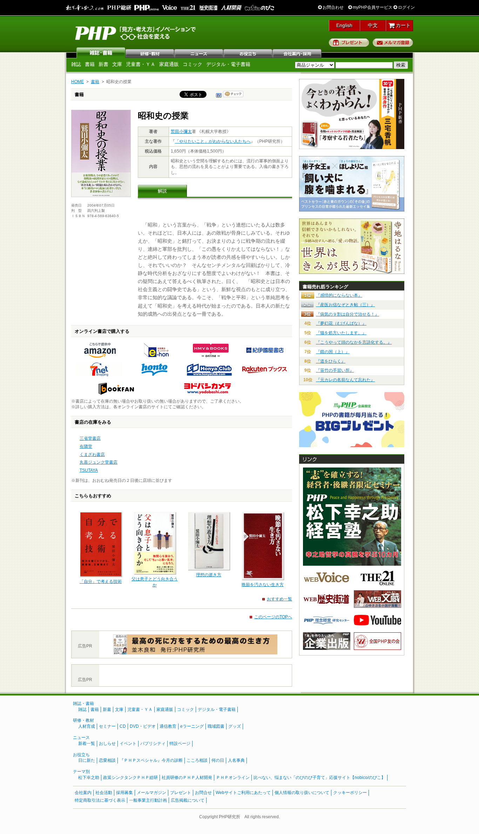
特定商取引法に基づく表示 (100, 800)
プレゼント (349, 42)
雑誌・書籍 (83, 703)
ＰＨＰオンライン (233, 777)
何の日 (217, 760)
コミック (192, 64)
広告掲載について (187, 800)
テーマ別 (81, 771)
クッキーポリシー (350, 792)
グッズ (234, 726)
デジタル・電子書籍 (228, 64)
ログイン (406, 7)
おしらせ (107, 743)
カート (402, 25)
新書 (103, 64)
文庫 (117, 64)
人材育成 (86, 726)
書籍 (90, 64)
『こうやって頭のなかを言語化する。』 (354, 342)
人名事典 (236, 760)
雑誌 (101, 52)
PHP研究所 (136, 32)
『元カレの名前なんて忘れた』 (345, 379)
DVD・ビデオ (143, 726)
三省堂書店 (90, 438)
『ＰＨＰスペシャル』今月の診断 (151, 760)
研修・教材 (150, 52)
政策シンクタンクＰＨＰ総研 (130, 777)
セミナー (107, 726)
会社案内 (297, 52)
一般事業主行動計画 (148, 800)
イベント (128, 743)
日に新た (86, 760)
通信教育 (168, 726)
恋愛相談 (107, 760)
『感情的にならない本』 (339, 295)
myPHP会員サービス (372, 7)
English (344, 25)
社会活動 (103, 792)
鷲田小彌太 (181, 131)
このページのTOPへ (273, 616)
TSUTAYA (89, 470)
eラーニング (192, 726)
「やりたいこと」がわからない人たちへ (213, 141)
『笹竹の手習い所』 (335, 370)
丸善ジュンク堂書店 (98, 462)
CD (123, 726)
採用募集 (124, 792)
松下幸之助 (88, 777)
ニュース (199, 52)
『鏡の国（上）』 (333, 351)
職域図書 (216, 726)
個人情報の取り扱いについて (302, 792)
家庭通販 (169, 64)
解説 (162, 191)
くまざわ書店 (92, 454)
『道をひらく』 (330, 361)
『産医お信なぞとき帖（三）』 (345, 304)
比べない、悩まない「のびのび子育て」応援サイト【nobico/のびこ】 (319, 777)
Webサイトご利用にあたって (243, 792)
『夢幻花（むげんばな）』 (341, 323)
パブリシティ (153, 743)
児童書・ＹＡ (140, 64)
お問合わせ (333, 7)
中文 (373, 25)
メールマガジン (151, 792)
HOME (77, 81)
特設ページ (179, 743)
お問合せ (203, 792)
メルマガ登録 (393, 42)
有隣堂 (86, 446)
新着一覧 (86, 743)
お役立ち (248, 52)
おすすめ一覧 (279, 599)
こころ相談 (197, 760)
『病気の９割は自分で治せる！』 (347, 314)
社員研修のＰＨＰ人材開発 (187, 777)
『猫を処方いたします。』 (341, 332)
